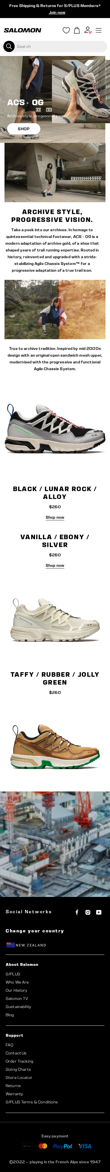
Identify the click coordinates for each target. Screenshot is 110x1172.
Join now (57, 12)
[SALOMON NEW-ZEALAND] (22, 30)
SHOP (24, 129)
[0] (77, 30)
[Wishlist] (66, 31)
